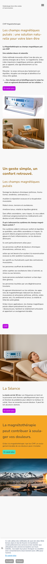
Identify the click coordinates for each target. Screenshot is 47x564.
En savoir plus (9, 88)
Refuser (20, 561)
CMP (5, 326)
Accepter (9, 561)
